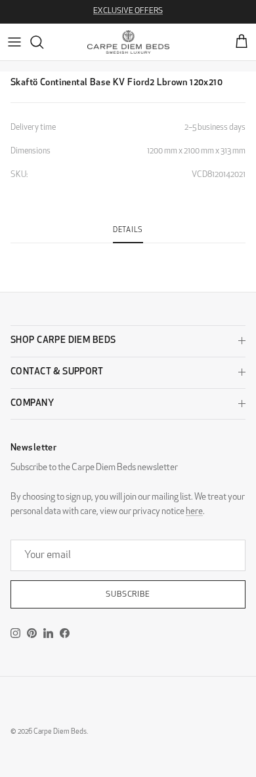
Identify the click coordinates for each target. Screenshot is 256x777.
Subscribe (128, 595)
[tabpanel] (128, 251)
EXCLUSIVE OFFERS (128, 11)
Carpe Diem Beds (60, 732)
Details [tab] (128, 230)
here (194, 512)
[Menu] (14, 42)
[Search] (43, 42)
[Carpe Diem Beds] (128, 42)
